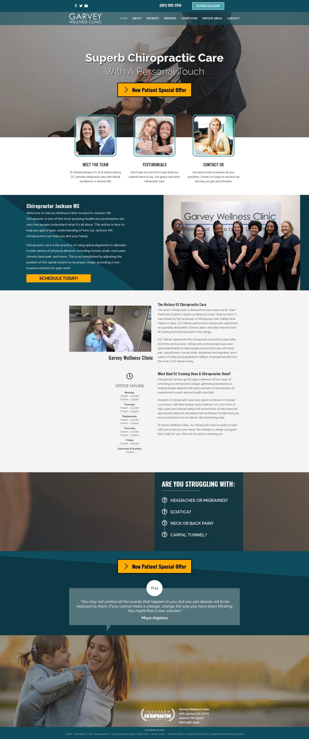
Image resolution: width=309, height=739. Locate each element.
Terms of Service (176, 734)
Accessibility (80, 734)
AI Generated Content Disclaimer (226, 734)
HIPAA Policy (143, 734)
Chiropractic (178, 310)
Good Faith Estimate (197, 734)
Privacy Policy (158, 734)
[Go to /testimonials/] (154, 150)
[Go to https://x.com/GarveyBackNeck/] (81, 6)
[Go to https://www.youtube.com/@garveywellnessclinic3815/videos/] (86, 6)
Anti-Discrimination (99, 734)
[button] (58, 278)
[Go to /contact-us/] (213, 150)
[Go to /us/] (95, 150)
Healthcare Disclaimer (123, 734)
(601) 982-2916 (170, 5)
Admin (69, 734)
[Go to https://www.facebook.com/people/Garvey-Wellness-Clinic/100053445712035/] (76, 6)
